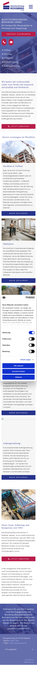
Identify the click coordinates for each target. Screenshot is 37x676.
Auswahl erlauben (18, 371)
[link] (32, 649)
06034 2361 (14, 641)
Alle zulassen (18, 365)
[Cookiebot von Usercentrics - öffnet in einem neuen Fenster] (26, 297)
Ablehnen (18, 377)
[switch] (32, 338)
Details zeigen (25, 359)
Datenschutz (29, 662)
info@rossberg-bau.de (18, 643)
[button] (18, 34)
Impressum (29, 660)
